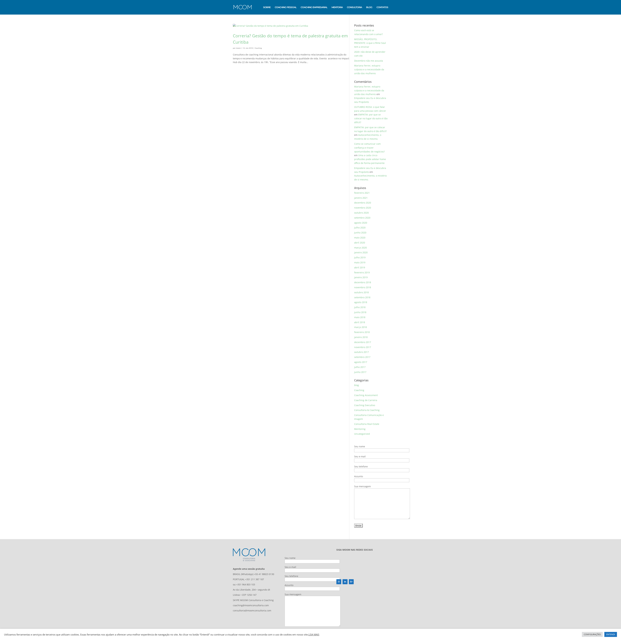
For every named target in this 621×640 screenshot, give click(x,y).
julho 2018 (359, 307)
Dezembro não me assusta (368, 60)
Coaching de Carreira (365, 400)
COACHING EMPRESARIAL (314, 7)
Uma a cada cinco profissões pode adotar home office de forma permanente (370, 159)
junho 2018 (360, 312)
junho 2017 (360, 372)
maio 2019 (359, 262)
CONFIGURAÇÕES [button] (592, 634)
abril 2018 (359, 322)
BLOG (369, 7)
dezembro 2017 (362, 342)
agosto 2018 (360, 302)
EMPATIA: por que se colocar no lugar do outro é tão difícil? (370, 118)
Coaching (258, 48)
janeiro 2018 (361, 337)
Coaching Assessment (366, 395)
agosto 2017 (360, 362)
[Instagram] (338, 581)
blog (356, 385)
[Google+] (351, 581)
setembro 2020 (362, 217)
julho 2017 (359, 367)
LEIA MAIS (313, 634)
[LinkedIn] (345, 581)
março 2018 (360, 327)
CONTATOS (382, 7)
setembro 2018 (362, 297)
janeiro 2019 (361, 277)
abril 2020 (359, 242)
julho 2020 (359, 227)
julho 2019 (359, 257)
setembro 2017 (362, 357)
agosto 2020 (360, 222)
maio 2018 (359, 317)
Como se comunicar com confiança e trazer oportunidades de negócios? (369, 147)
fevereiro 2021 (362, 192)
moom (238, 48)
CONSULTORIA (354, 7)
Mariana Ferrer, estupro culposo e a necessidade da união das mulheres (369, 69)
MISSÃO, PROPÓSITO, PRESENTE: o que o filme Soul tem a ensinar (370, 43)
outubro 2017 (361, 352)
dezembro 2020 (362, 202)
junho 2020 (360, 232)
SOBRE (267, 7)
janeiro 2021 (361, 197)
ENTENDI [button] (610, 634)
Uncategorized (362, 433)
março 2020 (360, 247)
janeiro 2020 (361, 252)
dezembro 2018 (362, 282)
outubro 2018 (361, 292)
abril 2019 (359, 267)
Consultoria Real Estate (366, 423)
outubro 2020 (361, 212)
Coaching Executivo (364, 405)
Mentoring (359, 428)
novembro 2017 (362, 347)
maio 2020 (359, 237)
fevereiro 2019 (362, 272)
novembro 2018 (362, 287)
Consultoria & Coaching (367, 410)
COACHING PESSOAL (285, 7)
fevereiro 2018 (362, 332)
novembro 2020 (362, 207)
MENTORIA (337, 7)
